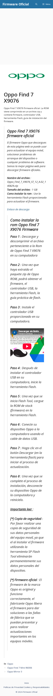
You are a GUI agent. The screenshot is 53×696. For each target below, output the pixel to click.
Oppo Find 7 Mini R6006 (19, 667)
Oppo (10, 663)
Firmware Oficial (16, 4)
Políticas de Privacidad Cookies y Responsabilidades (26, 687)
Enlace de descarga (18, 209)
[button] (36, 4)
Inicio (26, 683)
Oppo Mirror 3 (14, 671)
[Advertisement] (26, 36)
